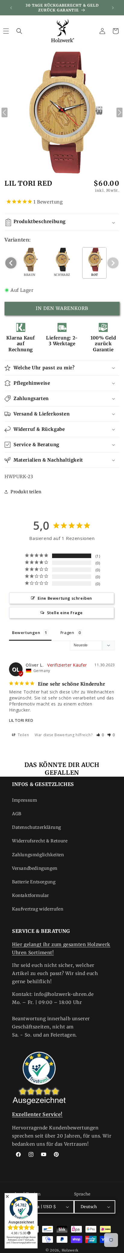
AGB (16, 813)
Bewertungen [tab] (26, 632)
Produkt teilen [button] (26, 491)
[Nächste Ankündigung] (112, 7)
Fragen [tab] (67, 632)
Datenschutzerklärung (36, 827)
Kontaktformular (30, 895)
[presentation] (11, 263)
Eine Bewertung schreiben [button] (65, 598)
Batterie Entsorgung (33, 882)
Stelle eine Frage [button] (65, 612)
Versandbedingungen (34, 868)
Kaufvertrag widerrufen (37, 909)
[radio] (29, 263)
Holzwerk (70, 1250)
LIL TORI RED (21, 720)
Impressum (24, 800)
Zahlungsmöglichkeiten (38, 854)
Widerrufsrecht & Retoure (39, 841)
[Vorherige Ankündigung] (11, 7)
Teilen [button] (23, 734)
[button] (19, 31)
